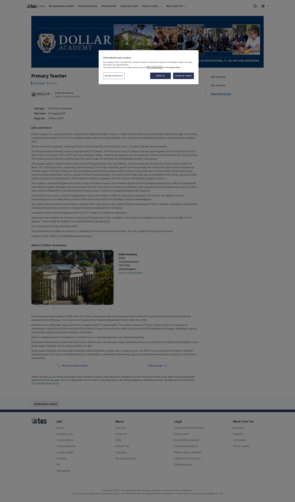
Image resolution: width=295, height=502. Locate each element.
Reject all (160, 76)
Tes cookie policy (155, 67)
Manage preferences (114, 76)
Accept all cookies (183, 76)
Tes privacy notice (172, 67)
